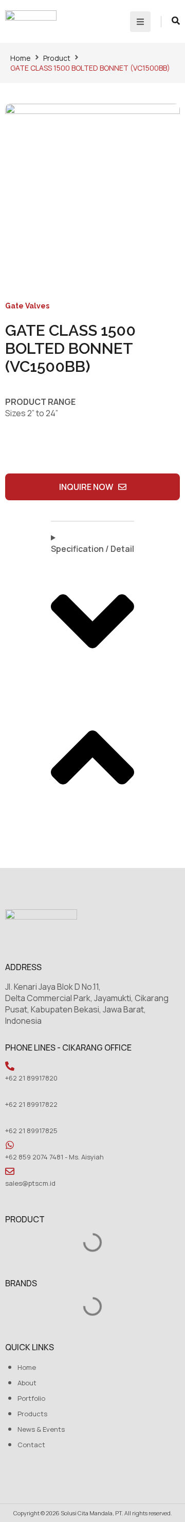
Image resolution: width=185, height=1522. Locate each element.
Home (20, 58)
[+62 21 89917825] (9, 1118)
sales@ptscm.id (30, 1183)
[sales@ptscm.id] (9, 1171)
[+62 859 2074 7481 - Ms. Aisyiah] (9, 1145)
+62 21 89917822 (31, 1104)
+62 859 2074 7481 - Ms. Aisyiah (54, 1156)
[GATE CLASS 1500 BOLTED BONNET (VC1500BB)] (92, 191)
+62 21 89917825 (31, 1130)
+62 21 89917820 (31, 1078)
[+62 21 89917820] (9, 1066)
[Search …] (176, 21)
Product (56, 58)
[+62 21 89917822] (9, 1092)
